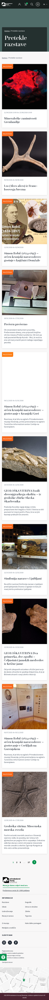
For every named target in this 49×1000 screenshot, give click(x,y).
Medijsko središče (9, 928)
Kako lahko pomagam (33, 923)
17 (29, 862)
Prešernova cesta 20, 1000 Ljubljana (16, 890)
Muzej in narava (7, 916)
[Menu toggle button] (38, 4)
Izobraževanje (7, 911)
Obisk (4, 907)
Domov (7, 31)
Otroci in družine (31, 907)
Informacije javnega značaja (11, 955)
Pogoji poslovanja (7, 951)
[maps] (24, 980)
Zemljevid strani (7, 962)
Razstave (5, 902)
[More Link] (24, 96)
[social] (4, 943)
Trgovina (28, 916)
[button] (3, 957)
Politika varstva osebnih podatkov (12, 953)
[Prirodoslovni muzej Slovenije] (7, 4)
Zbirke (27, 911)
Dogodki (28, 902)
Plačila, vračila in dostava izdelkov (13, 958)
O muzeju (5, 923)
